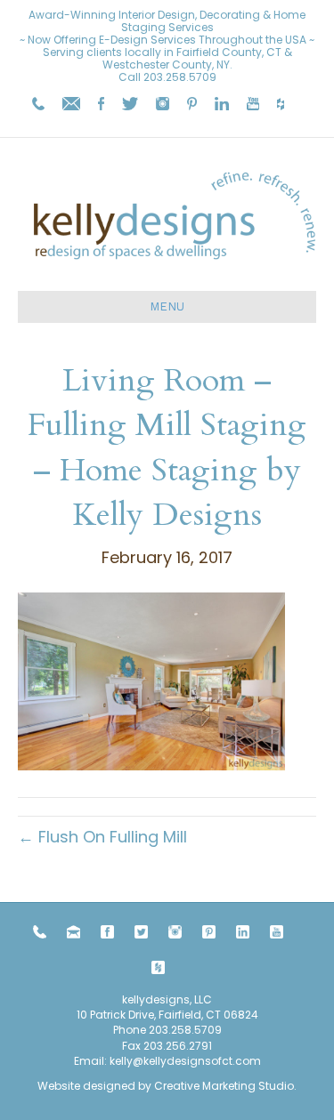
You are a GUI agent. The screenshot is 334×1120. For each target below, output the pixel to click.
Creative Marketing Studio (224, 1085)
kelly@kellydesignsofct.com (185, 1060)
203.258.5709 (179, 77)
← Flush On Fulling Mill (102, 837)
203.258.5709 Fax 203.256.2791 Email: (148, 1045)
